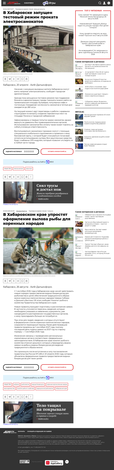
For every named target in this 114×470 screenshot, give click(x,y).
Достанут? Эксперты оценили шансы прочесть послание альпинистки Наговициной (98, 66)
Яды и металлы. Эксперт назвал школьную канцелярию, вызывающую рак (96, 231)
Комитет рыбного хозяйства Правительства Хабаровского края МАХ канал (29, 275)
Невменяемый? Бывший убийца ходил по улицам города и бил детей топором (93, 26)
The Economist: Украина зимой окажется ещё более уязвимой (95, 122)
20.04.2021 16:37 (8, 9)
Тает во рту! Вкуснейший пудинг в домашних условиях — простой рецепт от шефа (97, 224)
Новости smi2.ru (10, 204)
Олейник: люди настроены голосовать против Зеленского (95, 130)
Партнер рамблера (37, 461)
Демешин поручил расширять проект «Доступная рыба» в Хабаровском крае (93, 43)
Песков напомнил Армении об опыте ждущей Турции (97, 115)
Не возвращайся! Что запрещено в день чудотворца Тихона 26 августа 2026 (93, 52)
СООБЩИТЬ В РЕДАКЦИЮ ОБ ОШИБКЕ (39, 431)
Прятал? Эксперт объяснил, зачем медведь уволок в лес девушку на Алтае (97, 246)
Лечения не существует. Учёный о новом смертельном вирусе (96, 95)
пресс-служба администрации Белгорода (18, 74)
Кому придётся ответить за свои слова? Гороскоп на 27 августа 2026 (93, 34)
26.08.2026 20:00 (8, 211)
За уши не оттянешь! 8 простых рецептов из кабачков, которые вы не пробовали (98, 81)
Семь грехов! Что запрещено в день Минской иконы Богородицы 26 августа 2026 (93, 17)
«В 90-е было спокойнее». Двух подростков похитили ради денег (96, 87)
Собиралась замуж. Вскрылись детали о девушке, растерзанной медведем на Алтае (96, 103)
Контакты (21, 431)
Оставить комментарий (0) (57, 151)
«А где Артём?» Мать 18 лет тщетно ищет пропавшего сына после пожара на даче (97, 73)
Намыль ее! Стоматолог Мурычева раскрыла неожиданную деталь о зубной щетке (97, 238)
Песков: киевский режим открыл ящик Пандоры (95, 145)
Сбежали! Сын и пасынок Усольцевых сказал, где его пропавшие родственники (98, 216)
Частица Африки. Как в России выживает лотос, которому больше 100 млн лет (97, 253)
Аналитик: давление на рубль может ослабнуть (97, 137)
